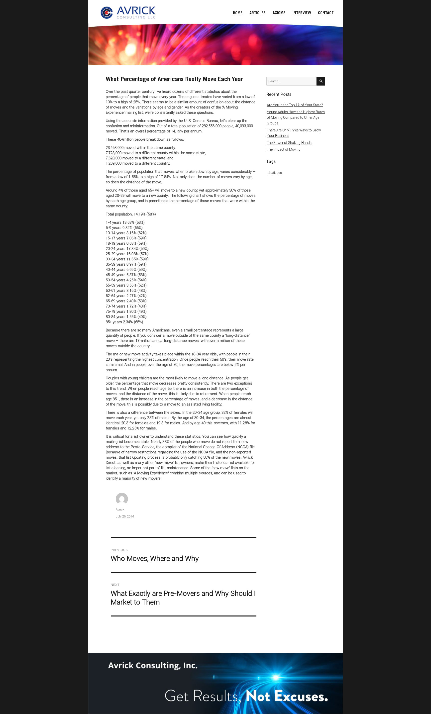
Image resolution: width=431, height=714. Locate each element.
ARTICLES (257, 12)
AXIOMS (279, 12)
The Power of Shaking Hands (289, 143)
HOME (237, 12)
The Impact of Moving (284, 149)
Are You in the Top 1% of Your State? (295, 105)
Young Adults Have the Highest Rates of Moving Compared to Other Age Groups (296, 117)
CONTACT (326, 12)
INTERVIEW (302, 12)
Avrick (120, 509)
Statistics (275, 173)
